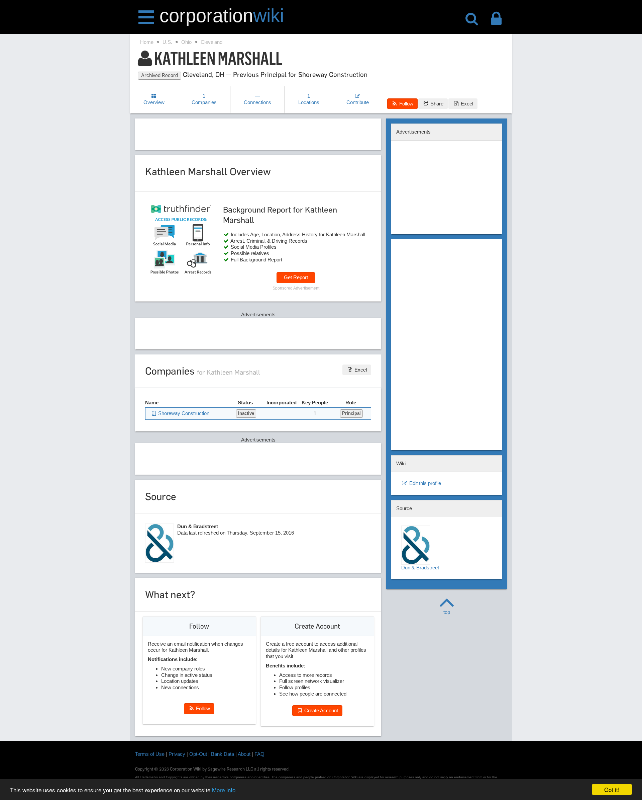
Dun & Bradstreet (420, 567)
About (244, 754)
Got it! (612, 789)
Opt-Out (198, 754)
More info (223, 790)
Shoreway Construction (183, 413)
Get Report (296, 277)
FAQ (259, 754)
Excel (466, 103)
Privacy (177, 754)
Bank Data (222, 754)
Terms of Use (150, 754)
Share (436, 103)
